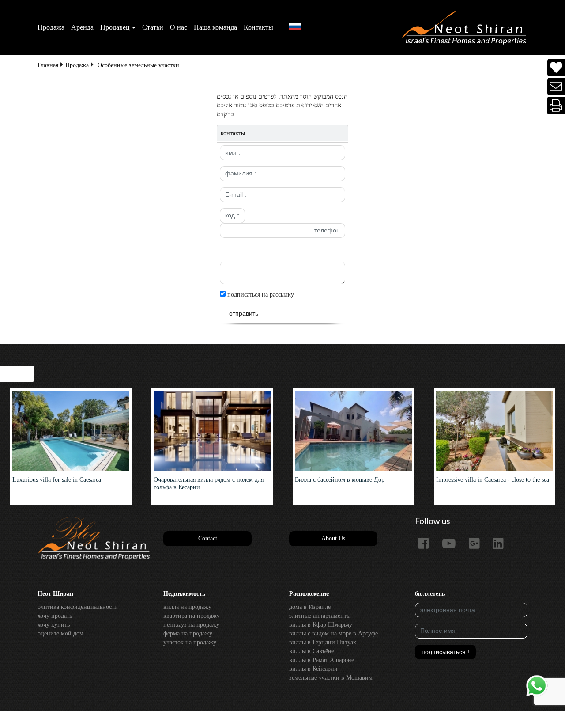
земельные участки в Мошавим (331, 677)
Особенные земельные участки (138, 65)
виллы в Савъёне (311, 651)
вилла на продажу (187, 607)
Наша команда (215, 27)
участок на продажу (189, 642)
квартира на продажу (191, 615)
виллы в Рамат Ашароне (321, 660)
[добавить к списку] (556, 68)
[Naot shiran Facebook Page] (427, 544)
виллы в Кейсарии (313, 668)
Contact (207, 538)
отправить (243, 313)
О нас (178, 27)
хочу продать (55, 615)
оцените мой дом (60, 633)
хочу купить (54, 624)
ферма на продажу (187, 633)
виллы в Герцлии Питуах (322, 642)
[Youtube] (452, 544)
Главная (48, 65)
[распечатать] (556, 106)
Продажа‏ (51, 27)
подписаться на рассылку (260, 294)
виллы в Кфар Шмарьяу (320, 624)
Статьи (152, 27)
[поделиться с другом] (556, 87)
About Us (333, 538)
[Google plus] (478, 544)
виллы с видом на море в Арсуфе (333, 633)
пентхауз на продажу (191, 624)
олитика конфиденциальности (78, 607)
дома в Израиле (310, 607)
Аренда (82, 27)
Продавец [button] (115, 27)
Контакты (258, 27)
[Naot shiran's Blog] (94, 539)
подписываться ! (445, 651)
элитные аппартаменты (319, 615)
